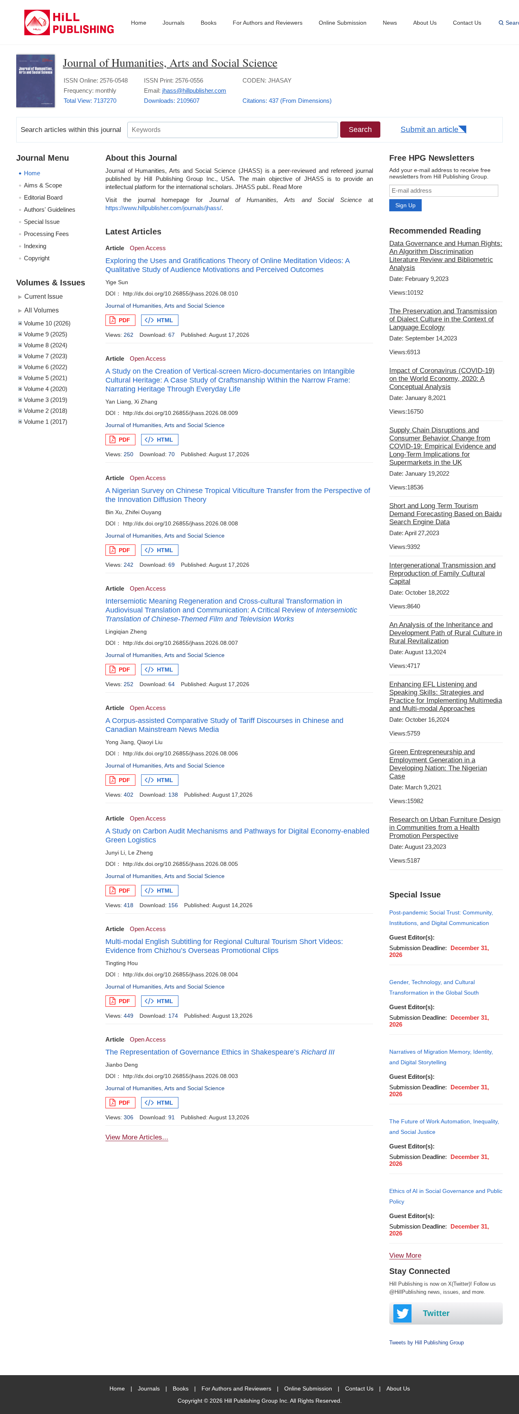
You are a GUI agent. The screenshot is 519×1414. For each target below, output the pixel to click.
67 (171, 335)
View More (405, 1255)
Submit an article (430, 129)
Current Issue (43, 296)
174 (173, 1015)
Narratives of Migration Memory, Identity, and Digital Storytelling (441, 1056)
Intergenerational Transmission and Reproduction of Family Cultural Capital (442, 573)
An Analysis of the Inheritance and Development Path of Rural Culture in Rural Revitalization (445, 633)
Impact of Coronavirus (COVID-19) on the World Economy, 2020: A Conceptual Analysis (442, 379)
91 (171, 1117)
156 (173, 905)
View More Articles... (136, 1137)
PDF (124, 320)
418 (128, 905)
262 (128, 335)
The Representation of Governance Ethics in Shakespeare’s (220, 1052)
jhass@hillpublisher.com (194, 90)
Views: (406, 292)
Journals (173, 22)
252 (128, 684)
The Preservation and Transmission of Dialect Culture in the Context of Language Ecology (443, 319)
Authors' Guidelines (49, 209)
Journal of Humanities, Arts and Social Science (170, 62)
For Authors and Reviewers (267, 22)
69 (171, 564)
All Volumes (41, 310)
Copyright (36, 258)
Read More (287, 186)
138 (173, 794)
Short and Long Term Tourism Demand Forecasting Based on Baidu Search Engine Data (445, 514)
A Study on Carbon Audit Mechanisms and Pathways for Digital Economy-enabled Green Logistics (237, 835)
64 (171, 684)
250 (128, 454)
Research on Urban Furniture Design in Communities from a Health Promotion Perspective (444, 828)
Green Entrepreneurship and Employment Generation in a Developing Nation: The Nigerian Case (438, 764)
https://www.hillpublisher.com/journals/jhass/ (163, 207)
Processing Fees (46, 233)
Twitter (436, 1313)
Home (138, 22)
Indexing (35, 245)
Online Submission (343, 22)
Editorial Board (43, 197)
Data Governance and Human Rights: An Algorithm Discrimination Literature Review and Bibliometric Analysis (445, 256)
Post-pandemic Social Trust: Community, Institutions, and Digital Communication (441, 917)
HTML (165, 320)
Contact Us (467, 22)
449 (128, 1015)
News (390, 22)
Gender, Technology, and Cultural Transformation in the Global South (434, 987)
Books (209, 22)
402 (128, 794)
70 (171, 454)
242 (128, 564)
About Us (425, 22)
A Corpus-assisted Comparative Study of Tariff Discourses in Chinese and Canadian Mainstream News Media (224, 725)
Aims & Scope (43, 185)
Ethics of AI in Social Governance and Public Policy (445, 1196)
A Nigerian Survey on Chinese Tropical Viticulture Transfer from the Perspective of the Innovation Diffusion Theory (237, 495)
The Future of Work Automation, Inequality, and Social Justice (444, 1126)
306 (128, 1117)
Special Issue (42, 221)
